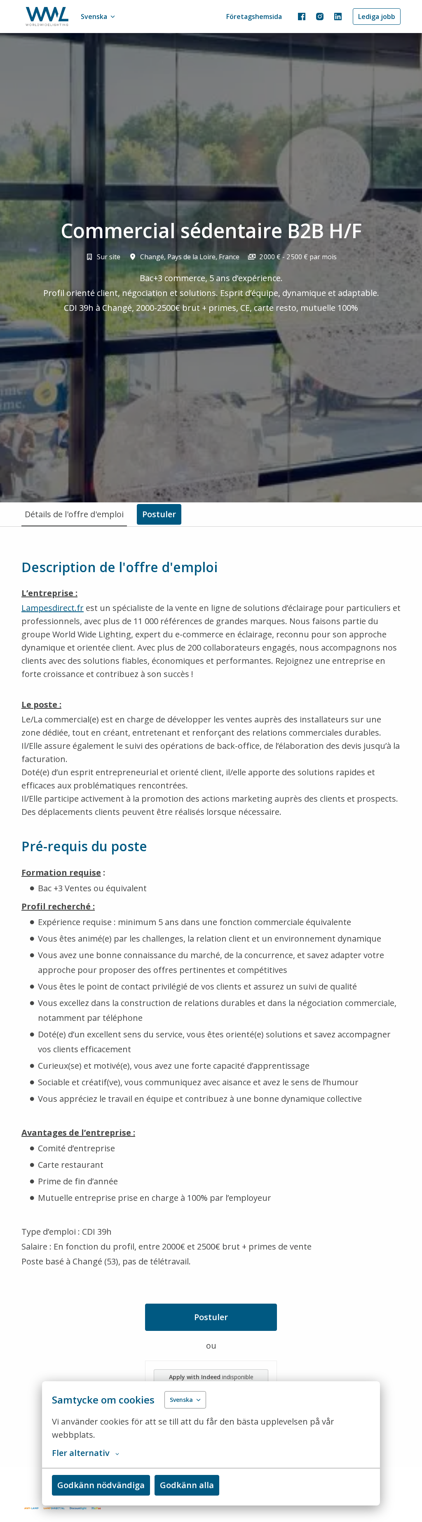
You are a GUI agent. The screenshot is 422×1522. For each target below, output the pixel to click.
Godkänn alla (187, 1485)
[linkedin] (338, 16)
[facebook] (301, 16)
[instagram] (320, 16)
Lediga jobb (376, 16)
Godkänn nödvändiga (101, 1485)
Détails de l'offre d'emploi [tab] (74, 514)
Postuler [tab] (159, 514)
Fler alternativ (81, 1453)
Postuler (211, 1317)
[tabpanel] (211, 996)
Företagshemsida (254, 16)
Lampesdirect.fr (52, 607)
